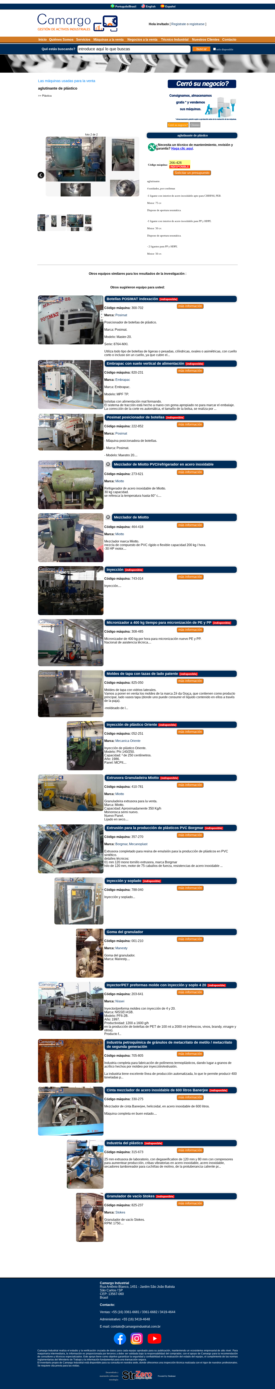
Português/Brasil (125, 6)
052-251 (123, 733)
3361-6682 (149, 1312)
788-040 (123, 889)
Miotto (119, 481)
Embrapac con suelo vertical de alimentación (145, 363)
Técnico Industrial (174, 39)
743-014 (123, 578)
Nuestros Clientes (205, 39)
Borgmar (121, 844)
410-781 (123, 786)
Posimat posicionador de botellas (135, 417)
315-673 (123, 1152)
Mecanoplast (138, 844)
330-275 (123, 1099)
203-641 (123, 994)
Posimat (121, 315)
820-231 (123, 372)
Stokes (120, 1212)
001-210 (123, 941)
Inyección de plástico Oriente (132, 725)
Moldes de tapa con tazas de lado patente (142, 674)
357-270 (123, 837)
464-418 (123, 527)
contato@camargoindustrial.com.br (135, 1326)
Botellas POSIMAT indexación (132, 299)
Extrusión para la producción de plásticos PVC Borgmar (155, 828)
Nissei (119, 1001)
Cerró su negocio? (178, 124)
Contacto (229, 39)
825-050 (123, 682)
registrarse (197, 24)
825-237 (123, 1205)
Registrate (178, 24)
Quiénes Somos (61, 39)
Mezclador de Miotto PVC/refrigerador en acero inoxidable (164, 464)
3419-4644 (167, 1312)
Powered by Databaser (167, 1376)
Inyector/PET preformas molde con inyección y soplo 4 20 (156, 985)
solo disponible (224, 49)
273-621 (123, 474)
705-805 (123, 1055)
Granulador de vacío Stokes (131, 1196)
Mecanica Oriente (128, 741)
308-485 (123, 631)
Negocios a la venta (142, 39)
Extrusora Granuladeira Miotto (133, 778)
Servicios (83, 39)
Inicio (42, 39)
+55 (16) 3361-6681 (125, 1312)
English (151, 6)
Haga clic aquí (182, 148)
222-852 (123, 426)
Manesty (121, 948)
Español (170, 6)
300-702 (123, 308)
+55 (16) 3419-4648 (136, 1319)
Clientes (195, 124)
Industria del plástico (125, 1143)
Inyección (115, 570)
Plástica (47, 95)
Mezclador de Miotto (131, 517)
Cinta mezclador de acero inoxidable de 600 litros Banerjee (157, 1090)
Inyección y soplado (124, 881)
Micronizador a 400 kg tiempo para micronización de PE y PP (159, 623)
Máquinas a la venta (108, 39)
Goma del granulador (125, 932)
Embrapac (122, 379)
